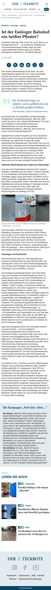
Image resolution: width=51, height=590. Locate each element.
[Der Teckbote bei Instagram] (14, 567)
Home (3, 15)
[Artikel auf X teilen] (15, 65)
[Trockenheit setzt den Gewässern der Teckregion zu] (8, 533)
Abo (46, 9)
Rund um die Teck (25, 15)
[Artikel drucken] (34, 65)
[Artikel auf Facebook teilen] (9, 65)
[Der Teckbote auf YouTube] (36, 567)
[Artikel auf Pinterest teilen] (28, 65)
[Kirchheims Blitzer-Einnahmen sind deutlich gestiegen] (8, 511)
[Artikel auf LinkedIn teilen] (22, 65)
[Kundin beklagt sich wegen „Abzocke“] (8, 489)
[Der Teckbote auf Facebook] (25, 567)
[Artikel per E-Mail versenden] (41, 65)
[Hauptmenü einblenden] (4, 4)
